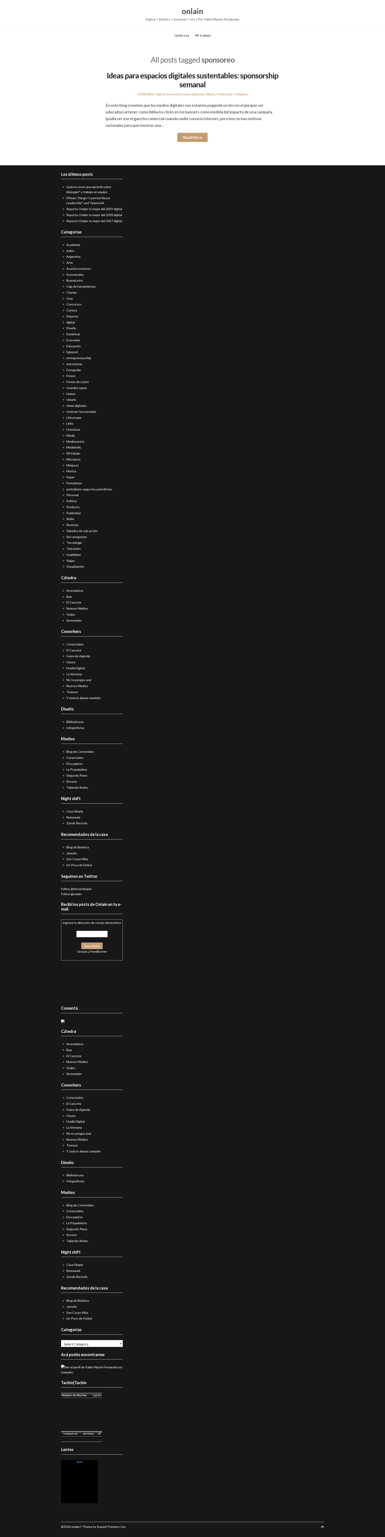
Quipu (70, 614)
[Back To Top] (322, 1526)
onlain (192, 11)
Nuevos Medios (77, 608)
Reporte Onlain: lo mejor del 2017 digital (94, 221)
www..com (79, 1462)
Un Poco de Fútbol (79, 865)
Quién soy (181, 35)
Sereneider (74, 620)
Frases (71, 376)
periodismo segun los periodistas (89, 489)
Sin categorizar (76, 537)
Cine (69, 298)
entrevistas (74, 364)
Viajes (70, 561)
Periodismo (74, 483)
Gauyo (71, 662)
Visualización (75, 566)
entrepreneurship (78, 358)
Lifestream (73, 418)
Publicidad (224, 94)
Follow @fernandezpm (76, 889)
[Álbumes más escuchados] (81, 1395)
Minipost (72, 465)
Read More (192, 137)
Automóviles (75, 274)
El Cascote (73, 602)
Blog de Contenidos (80, 751)
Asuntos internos (78, 268)
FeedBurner (98, 951)
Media (210, 94)
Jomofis (71, 853)
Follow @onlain (71, 894)
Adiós (70, 251)
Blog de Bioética (77, 847)
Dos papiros (74, 763)
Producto (73, 507)
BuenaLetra (74, 280)
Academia (73, 245)
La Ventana (74, 674)
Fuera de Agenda (78, 656)
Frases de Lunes (77, 382)
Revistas (72, 525)
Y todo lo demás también (83, 698)
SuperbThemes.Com (111, 1527)
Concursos (74, 304)
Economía (174, 94)
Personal (72, 495)
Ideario (71, 399)
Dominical (73, 334)
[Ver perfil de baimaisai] (88, 1434)
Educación (73, 346)
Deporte (72, 316)
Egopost (72, 352)
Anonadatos (75, 590)
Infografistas (75, 728)
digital (161, 94)
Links (70, 423)
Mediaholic (73, 447)
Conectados (75, 644)
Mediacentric (75, 441)
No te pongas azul (78, 680)
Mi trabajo (203, 35)
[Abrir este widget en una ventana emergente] (99, 1434)
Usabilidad (73, 555)
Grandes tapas (76, 388)
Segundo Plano (76, 775)
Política (71, 501)
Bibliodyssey (75, 722)
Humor (71, 394)
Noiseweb (73, 817)
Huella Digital (75, 668)
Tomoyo (72, 692)
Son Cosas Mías (77, 859)
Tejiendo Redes (77, 787)
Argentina (73, 256)
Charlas (71, 292)
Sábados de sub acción (82, 531)
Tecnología (74, 542)
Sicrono (71, 781)
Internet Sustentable (81, 411)
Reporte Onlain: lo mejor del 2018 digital (94, 215)
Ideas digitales (194, 94)
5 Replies (241, 94)
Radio (70, 519)
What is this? (79, 1500)
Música (71, 471)
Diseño (71, 328)
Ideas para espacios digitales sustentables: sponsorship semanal (192, 80)
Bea (69, 596)
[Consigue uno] (70, 1434)
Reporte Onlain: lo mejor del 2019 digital (94, 209)
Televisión (73, 549)
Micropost (73, 459)
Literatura (73, 429)
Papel (70, 477)
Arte (69, 262)
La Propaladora (76, 769)
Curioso (71, 310)
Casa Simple (74, 811)
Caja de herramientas (81, 286)
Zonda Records (77, 823)
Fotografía (73, 370)
